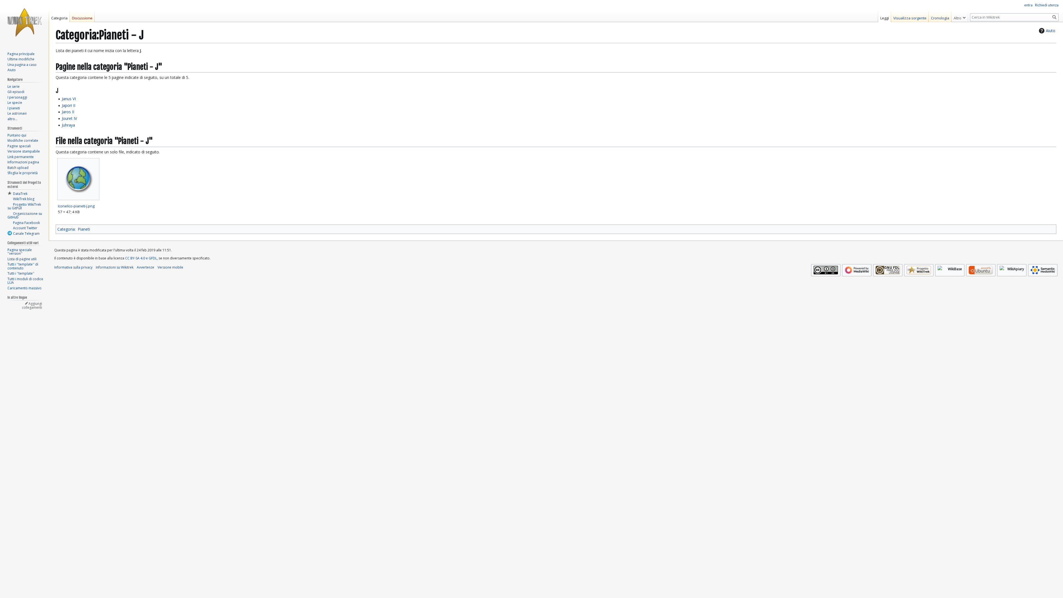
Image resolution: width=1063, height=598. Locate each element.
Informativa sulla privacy (73, 267)
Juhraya (68, 125)
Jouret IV (69, 118)
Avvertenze (145, 267)
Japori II (68, 105)
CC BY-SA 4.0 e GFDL (141, 258)
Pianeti (84, 229)
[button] (959, 16)
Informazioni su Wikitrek (114, 267)
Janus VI (69, 98)
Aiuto (1050, 30)
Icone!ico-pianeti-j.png (76, 205)
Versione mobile (170, 267)
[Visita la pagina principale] (24, 22)
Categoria (66, 229)
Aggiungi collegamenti (32, 305)
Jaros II (68, 111)
